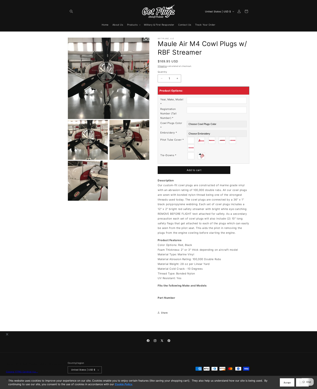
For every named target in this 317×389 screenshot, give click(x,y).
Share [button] (164, 312)
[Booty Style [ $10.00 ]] (201, 140)
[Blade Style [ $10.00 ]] (212, 140)
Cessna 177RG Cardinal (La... (22, 371)
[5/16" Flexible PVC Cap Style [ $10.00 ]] (222, 140)
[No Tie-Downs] (191, 156)
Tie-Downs (168, 155)
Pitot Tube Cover (172, 139)
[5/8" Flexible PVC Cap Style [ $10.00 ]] (232, 140)
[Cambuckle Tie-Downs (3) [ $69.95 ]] (201, 156)
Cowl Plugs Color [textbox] (171, 125)
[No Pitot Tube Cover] (191, 140)
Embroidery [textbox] (168, 132)
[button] (71, 11)
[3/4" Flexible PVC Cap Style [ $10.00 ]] (191, 148)
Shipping (162, 66)
